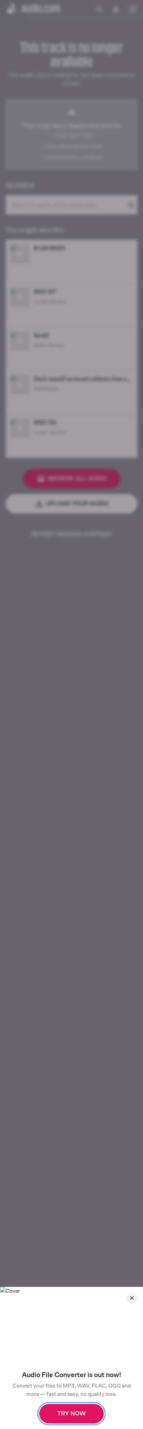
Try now (71, 1413)
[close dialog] (131, 1298)
